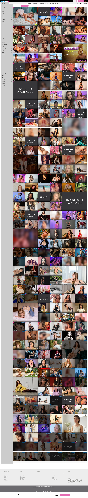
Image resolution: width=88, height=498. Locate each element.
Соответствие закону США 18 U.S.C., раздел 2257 (44, 491)
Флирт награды (38, 475)
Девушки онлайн (32, 1)
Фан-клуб (21, 476)
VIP (4, 478)
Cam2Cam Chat (6, 480)
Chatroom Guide (54, 475)
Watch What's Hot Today (7, 476)
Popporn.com (69, 475)
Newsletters (53, 478)
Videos (5, 477)
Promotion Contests (22, 477)
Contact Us (53, 477)
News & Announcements (54, 479)
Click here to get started (70, 482)
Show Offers (21, 478)
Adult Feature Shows (22, 475)
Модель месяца (22, 479)
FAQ (52, 476)
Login (5, 479)
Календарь (5, 475)
